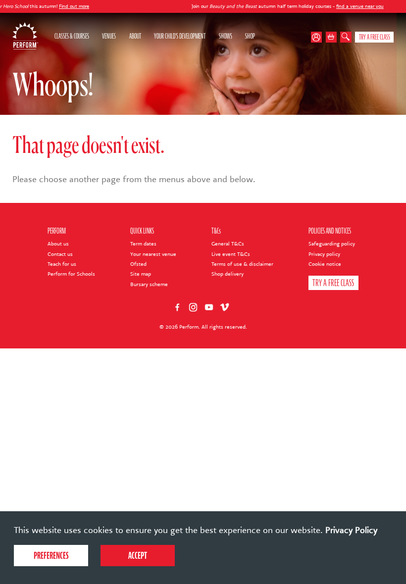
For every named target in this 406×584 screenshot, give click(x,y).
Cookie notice (324, 264)
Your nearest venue (153, 254)
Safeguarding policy (331, 244)
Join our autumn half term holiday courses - (262, 6)
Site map (140, 274)
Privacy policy (324, 254)
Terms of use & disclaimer (242, 264)
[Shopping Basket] (331, 37)
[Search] (346, 37)
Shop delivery (227, 274)
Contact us (60, 254)
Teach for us (62, 264)
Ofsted (138, 264)
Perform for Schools (71, 274)
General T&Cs (227, 244)
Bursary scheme (149, 284)
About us (58, 244)
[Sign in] (318, 37)
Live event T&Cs (230, 254)
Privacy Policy (351, 530)
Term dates (143, 244)
